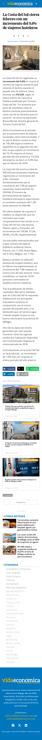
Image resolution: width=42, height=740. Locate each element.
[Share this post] (28, 36)
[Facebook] (15, 727)
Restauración (13, 643)
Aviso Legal (6, 731)
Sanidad (10, 647)
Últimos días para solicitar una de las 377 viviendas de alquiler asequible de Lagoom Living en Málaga (20, 407)
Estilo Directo (13, 576)
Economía (11, 609)
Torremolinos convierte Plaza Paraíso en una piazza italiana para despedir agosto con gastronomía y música (27, 525)
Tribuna (10, 580)
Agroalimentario (14, 591)
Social (9, 650)
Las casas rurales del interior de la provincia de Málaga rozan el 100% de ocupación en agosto (28, 538)
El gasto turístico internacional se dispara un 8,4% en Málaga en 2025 (20, 480)
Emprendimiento (15, 613)
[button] (9, 369)
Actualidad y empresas (18, 569)
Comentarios (21, 502)
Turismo (10, 661)
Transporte (12, 658)
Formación (12, 621)
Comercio (11, 598)
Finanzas (10, 617)
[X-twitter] (21, 727)
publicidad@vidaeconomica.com (21, 719)
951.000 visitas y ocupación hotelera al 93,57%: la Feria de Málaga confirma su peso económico (27, 552)
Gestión (10, 624)
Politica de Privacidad (18, 731)
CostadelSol (8, 495)
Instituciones (13, 632)
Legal (9, 635)
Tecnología (12, 654)
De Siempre (12, 583)
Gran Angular (13, 572)
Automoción (12, 595)
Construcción (13, 602)
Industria (11, 628)
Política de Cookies (33, 731)
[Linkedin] (27, 727)
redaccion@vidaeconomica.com (19, 715)
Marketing (11, 639)
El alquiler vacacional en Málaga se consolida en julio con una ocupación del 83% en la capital (21, 444)
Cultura (10, 606)
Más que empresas (16, 587)
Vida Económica (12, 41)
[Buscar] (36, 3)
